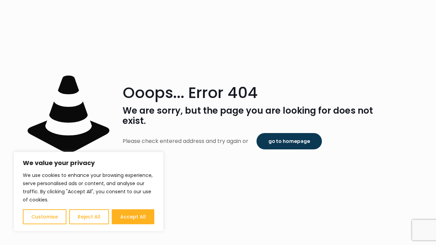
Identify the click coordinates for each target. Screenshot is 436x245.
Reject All (89, 216)
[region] (89, 191)
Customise (44, 216)
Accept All (133, 216)
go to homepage (289, 141)
